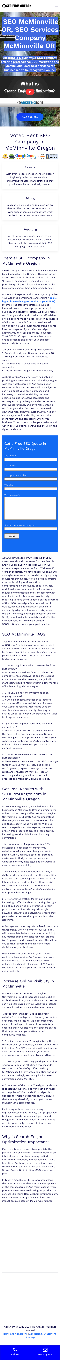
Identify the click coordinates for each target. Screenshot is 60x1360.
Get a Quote (30, 116)
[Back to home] (16, 6)
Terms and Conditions (15, 1333)
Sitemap (30, 1337)
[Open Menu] (56, 6)
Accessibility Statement (42, 1333)
